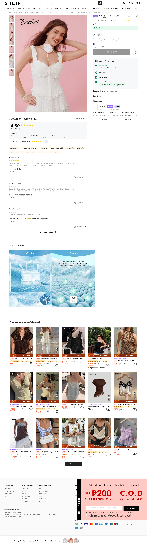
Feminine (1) (43, 148)
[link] (128, 3)
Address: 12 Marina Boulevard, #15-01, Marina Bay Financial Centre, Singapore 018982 (30, 514)
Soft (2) (41, 152)
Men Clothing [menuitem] (75, 8)
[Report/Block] (86, 177)
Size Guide (25, 501)
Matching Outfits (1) (57, 148)
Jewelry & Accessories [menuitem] (94, 8)
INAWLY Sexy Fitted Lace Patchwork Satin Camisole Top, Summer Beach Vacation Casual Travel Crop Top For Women (125, 404)
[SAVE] (135, 52)
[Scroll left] (138, 8)
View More (74, 464)
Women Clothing (29, 12)
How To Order (26, 496)
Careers (6, 496)
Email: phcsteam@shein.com (12, 517)
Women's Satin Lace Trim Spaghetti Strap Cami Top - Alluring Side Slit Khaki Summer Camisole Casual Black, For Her (99, 358)
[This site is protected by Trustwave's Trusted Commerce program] (76, 528)
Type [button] (99, 35)
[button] (136, 3)
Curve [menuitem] (67, 8)
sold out (112, 52)
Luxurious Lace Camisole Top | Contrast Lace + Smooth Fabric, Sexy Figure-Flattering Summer (99, 450)
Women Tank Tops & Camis (62, 12)
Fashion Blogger (9, 491)
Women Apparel (18, 12)
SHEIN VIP (42, 496)
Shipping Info (25, 488)
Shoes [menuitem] (84, 8)
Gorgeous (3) (14, 148)
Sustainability (8, 494)
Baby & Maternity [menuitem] (127, 8)
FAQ (40, 501)
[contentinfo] (110, 524)
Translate (12, 172)
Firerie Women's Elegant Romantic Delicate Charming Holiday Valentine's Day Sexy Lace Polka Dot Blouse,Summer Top (48, 406)
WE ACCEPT (78, 520)
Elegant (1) (80, 148)
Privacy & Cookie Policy (112, 512)
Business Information (12, 509)
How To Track (26, 499)
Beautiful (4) (14, 152)
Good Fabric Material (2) (29, 148)
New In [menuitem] (28, 8)
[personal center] (124, 3)
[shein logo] (12, 3)
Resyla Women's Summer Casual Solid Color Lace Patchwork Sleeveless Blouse (73, 358)
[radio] (96, 40)
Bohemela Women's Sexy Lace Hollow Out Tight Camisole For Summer (125, 360)
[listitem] (21, 347)
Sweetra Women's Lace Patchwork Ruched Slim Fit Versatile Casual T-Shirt (99, 406)
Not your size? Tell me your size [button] (102, 47)
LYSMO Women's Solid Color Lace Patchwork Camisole (22, 452)
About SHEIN (8, 488)
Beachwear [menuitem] (54, 8)
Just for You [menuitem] (20, 8)
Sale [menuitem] (34, 8)
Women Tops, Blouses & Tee (44, 12)
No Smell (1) (70, 148)
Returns (24, 491)
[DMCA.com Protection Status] (81, 528)
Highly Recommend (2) (28, 152)
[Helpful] (74, 177)
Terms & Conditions (128, 512)
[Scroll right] (141, 8)
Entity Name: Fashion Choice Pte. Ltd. (15, 512)
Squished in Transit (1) (53, 152)
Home (10, 12)
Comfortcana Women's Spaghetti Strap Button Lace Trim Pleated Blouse (125, 450)
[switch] (46, 141)
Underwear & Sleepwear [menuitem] (112, 8)
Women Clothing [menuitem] (43, 8)
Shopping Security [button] (104, 82)
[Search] (100, 3)
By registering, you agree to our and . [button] (110, 512)
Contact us (42, 488)
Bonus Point (42, 494)
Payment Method (44, 491)
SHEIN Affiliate (43, 499)
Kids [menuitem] (61, 8)
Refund (24, 494)
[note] (21, 355)
